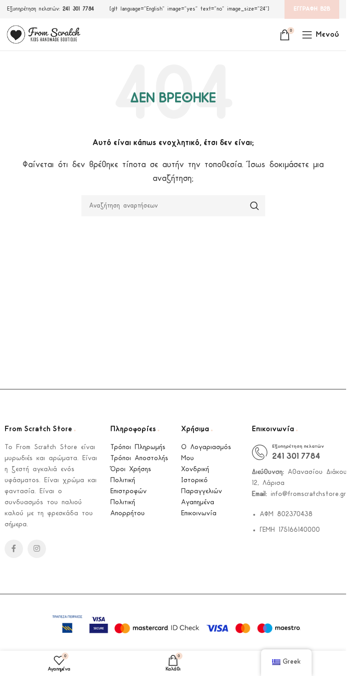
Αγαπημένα (197, 502)
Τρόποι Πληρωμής (137, 447)
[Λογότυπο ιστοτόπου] (43, 34)
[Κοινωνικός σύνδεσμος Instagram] (37, 549)
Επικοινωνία (198, 513)
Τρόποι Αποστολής (139, 458)
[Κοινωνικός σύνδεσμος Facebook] (14, 549)
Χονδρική (195, 469)
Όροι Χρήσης (130, 469)
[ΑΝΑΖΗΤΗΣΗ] (254, 205)
